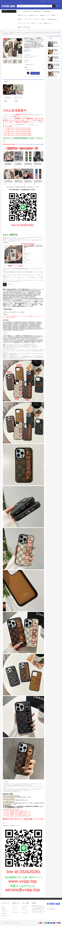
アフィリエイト (14, 910)
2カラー (26, 62)
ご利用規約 (4, 913)
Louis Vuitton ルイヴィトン (34, 56)
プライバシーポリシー (6, 911)
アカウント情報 (41, 1)
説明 (5, 284)
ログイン (59, 1)
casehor (10, 922)
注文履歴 (23, 908)
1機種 (26, 67)
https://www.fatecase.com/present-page (31, 144)
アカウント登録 (54, 1)
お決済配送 (4, 909)
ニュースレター (24, 912)
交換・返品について (5, 915)
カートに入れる (35, 73)
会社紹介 (3, 907)
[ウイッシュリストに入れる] (6, 100)
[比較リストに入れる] (9, 100)
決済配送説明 (10, 284)
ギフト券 (13, 908)
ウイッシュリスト (25, 910)
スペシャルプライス (15, 912)
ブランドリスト (14, 906)
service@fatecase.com (51, 909)
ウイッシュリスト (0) (48, 1)
